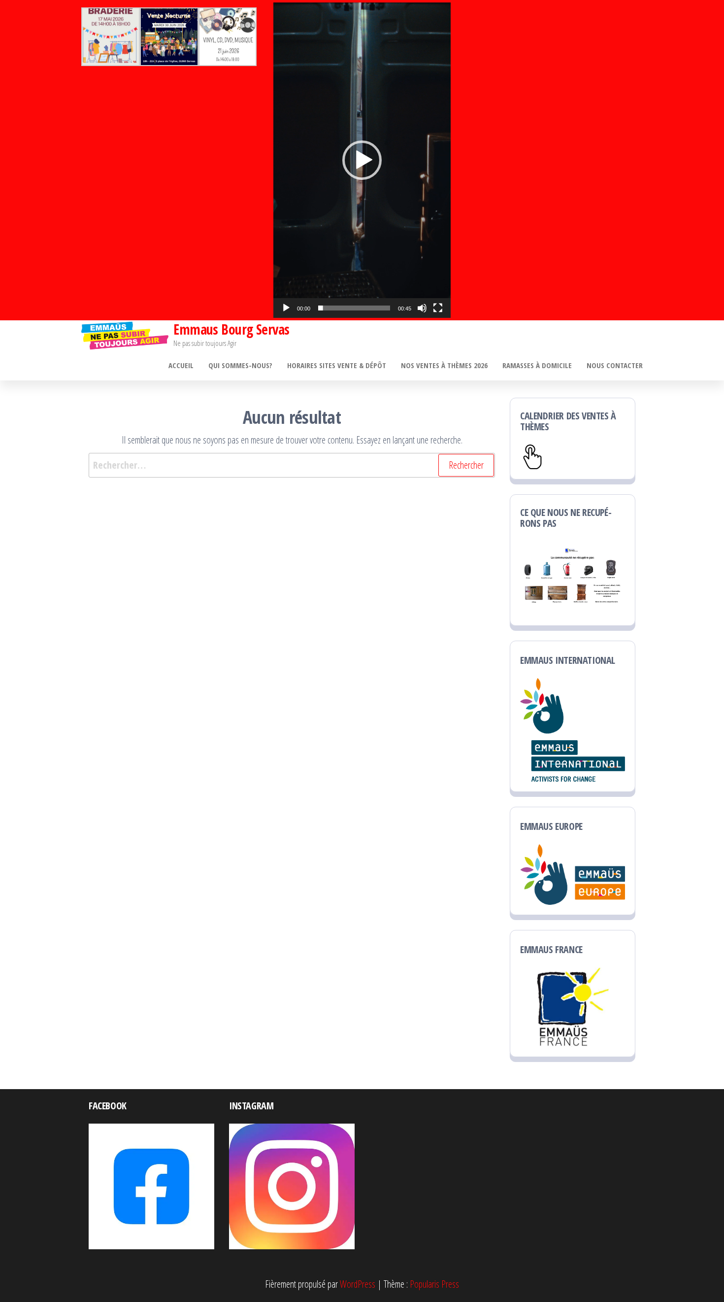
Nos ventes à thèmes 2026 (444, 365)
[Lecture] (286, 308)
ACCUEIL (181, 365)
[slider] (354, 308)
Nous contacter (615, 365)
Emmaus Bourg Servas (231, 329)
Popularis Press (434, 1284)
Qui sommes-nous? (240, 365)
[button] (362, 160)
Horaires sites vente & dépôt (336, 365)
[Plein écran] (438, 308)
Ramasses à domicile (537, 365)
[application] (362, 160)
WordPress (357, 1284)
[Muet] (422, 308)
